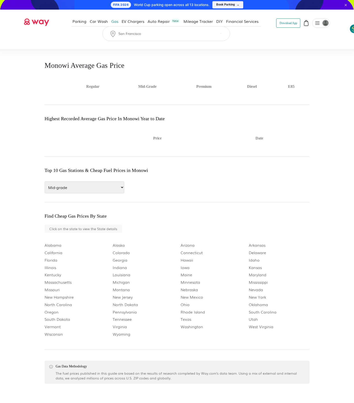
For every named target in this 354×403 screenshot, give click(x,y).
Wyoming (121, 334)
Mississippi (258, 282)
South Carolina (262, 312)
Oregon (52, 312)
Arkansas (257, 245)
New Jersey (123, 297)
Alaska (119, 245)
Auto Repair (163, 21)
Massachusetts (58, 282)
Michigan (121, 282)
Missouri (52, 289)
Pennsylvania (125, 312)
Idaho (254, 260)
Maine (186, 274)
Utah (253, 319)
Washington (192, 326)
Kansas (255, 267)
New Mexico (192, 297)
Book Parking (227, 4)
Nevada (256, 289)
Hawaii (187, 260)
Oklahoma (258, 304)
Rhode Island (193, 312)
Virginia (120, 326)
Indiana (120, 267)
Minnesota (190, 282)
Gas (114, 21)
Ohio (185, 304)
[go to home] (36, 21)
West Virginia (261, 326)
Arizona (188, 245)
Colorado (121, 252)
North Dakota (125, 304)
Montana (121, 289)
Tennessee (122, 319)
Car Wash (99, 21)
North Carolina (58, 304)
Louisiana (121, 274)
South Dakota (57, 319)
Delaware (257, 252)
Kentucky (53, 274)
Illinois (50, 267)
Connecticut (192, 252)
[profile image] (321, 23)
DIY (219, 21)
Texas (186, 319)
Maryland (257, 274)
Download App (288, 23)
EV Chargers (133, 21)
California (53, 252)
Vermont (53, 326)
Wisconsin (54, 334)
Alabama (53, 245)
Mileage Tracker (198, 21)
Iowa (185, 267)
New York (257, 297)
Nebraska (189, 289)
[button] (317, 23)
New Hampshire (59, 297)
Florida (51, 260)
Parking (80, 21)
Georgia (120, 260)
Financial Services (242, 21)
